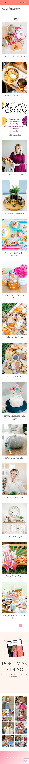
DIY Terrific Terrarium (14, 213)
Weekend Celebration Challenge (14, 254)
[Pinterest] (16, 757)
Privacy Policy (19, 752)
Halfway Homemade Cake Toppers (14, 417)
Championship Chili (14, 95)
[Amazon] (3, 2)
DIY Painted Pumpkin (14, 458)
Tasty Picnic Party (14, 576)
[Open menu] (25, 9)
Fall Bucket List (14, 135)
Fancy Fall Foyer (14, 536)
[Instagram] (6, 2)
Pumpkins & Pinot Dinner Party (14, 617)
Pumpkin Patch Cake (14, 174)
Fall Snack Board (14, 376)
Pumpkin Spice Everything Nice (14, 296)
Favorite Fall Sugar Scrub (14, 56)
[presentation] (14, 38)
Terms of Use (9, 752)
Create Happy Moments (14, 497)
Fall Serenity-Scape (14, 337)
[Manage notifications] (25, 761)
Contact (14, 755)
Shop (25, 2)
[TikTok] (11, 2)
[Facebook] (8, 2)
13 (15, 628)
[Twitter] (21, 757)
